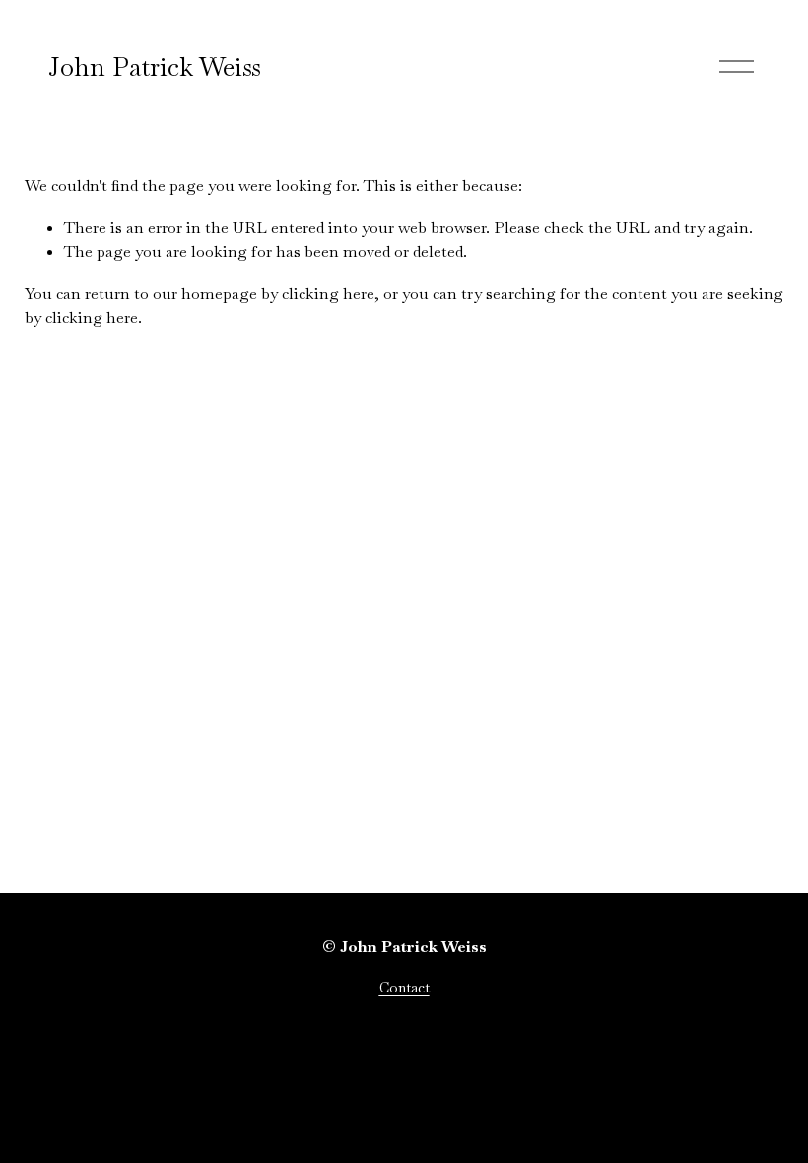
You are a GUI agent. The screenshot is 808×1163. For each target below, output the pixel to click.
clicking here (328, 293)
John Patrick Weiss (154, 67)
